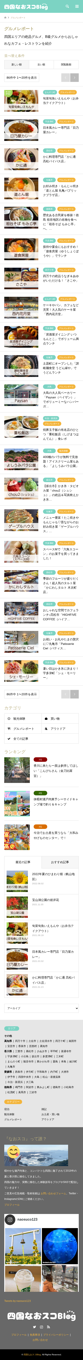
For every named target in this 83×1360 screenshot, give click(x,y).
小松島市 (69, 1087)
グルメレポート (23, 728)
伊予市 (11, 1076)
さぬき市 (42, 1051)
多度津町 (48, 1056)
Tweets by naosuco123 (17, 1300)
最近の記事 (23, 862)
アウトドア (58, 728)
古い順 (41, 64)
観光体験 (19, 718)
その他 (8, 1035)
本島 (63, 1061)
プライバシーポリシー (56, 1334)
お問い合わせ (40, 1339)
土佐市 (32, 1041)
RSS (48, 1326)
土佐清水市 (45, 1041)
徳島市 (56, 1087)
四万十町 (60, 1041)
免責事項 (35, 1334)
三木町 (60, 1056)
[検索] (67, 6)
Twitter (34, 1326)
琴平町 (54, 1051)
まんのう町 (13, 1061)
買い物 (55, 718)
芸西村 (33, 1046)
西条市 (19, 1071)
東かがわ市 (43, 1061)
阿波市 (30, 1087)
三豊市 (19, 1051)
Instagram (41, 1326)
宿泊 (6, 1109)
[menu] (76, 6)
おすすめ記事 (60, 862)
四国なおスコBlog (32, 1354)
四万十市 (20, 1041)
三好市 (33, 1092)
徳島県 (8, 1087)
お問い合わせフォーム (53, 1193)
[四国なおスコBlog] (26, 6)
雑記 (44, 1109)
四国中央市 (24, 1076)
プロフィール (12, 1204)
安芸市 (11, 1046)
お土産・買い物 (50, 1114)
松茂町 (11, 1092)
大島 (36, 1076)
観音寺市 (28, 1061)
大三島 (30, 1082)
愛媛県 (8, 1071)
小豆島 (25, 1056)
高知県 (8, 1041)
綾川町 (73, 1061)
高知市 (44, 1046)
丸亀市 (11, 1066)
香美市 (22, 1046)
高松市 (30, 1051)
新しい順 (16, 64)
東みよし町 (43, 1087)
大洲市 (65, 1071)
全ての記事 (20, 738)
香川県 (8, 1051)
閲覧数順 (66, 64)
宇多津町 (12, 1056)
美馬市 (22, 1092)
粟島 (55, 1061)
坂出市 (35, 1056)
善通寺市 (66, 1051)
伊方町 (30, 1071)
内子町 (54, 1071)
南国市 (72, 1041)
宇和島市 (42, 1071)
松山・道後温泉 (51, 1076)
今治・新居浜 (15, 1082)
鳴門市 (19, 1087)
